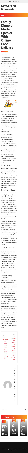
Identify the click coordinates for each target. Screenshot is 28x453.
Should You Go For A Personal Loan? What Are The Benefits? (13, 349)
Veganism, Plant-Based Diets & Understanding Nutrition (6, 349)
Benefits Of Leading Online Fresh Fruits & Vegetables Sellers (23, 429)
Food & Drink (5, 51)
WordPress (14, 451)
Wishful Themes (15, 449)
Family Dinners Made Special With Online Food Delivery (4, 430)
